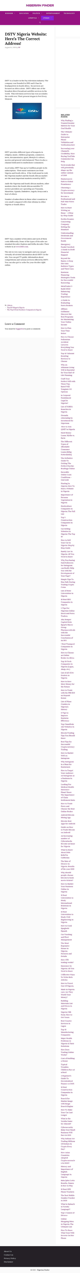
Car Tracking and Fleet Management (66, 937)
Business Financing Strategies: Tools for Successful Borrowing (68, 277)
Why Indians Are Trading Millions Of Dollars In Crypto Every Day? (68, 1143)
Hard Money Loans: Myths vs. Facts (68, 435)
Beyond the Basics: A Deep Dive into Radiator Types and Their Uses (67, 263)
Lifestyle (32, 18)
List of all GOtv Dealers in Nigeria (67, 675)
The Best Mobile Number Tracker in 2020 (68, 1198)
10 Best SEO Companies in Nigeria (66, 602)
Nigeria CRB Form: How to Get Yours (66, 1014)
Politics (36, 13)
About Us (8, 1251)
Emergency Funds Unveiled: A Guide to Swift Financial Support (68, 249)
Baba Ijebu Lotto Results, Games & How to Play (68, 1183)
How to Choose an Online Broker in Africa (67, 655)
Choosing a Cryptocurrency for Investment (67, 190)
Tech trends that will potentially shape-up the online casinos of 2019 (68, 170)
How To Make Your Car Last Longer (67, 1112)
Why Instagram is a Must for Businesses (67, 764)
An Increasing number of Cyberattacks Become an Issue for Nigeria (68, 841)
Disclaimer (8, 1262)
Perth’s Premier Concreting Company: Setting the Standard (67, 224)
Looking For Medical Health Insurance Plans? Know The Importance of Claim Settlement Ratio (68, 792)
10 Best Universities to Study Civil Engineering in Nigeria (67, 917)
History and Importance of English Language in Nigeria (67, 1171)
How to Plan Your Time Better (66, 330)
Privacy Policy (10, 1258)
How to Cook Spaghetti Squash (66, 928)
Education (24, 13)
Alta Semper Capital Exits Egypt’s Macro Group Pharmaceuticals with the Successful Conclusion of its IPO (68, 630)
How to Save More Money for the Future (67, 684)
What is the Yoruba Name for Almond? (66, 1121)
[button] (40, 22)
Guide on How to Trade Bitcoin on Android (68, 829)
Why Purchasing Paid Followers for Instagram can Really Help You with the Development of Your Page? (68, 568)
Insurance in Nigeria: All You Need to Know (67, 968)
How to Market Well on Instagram (67, 755)
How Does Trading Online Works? (67, 1052)
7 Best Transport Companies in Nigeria (68, 646)
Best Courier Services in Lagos (66, 1023)
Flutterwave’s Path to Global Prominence (67, 181)
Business (9, 13)
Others (46, 18)
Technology (69, 13)
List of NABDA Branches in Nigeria (67, 409)
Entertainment (53, 13)
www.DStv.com (22, 247)
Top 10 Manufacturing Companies (67, 1032)
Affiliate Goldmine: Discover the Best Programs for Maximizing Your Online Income (67, 317)
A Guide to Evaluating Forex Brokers (67, 303)
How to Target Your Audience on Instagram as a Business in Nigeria (67, 775)
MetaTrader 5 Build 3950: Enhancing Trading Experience (66, 291)
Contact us (8, 1255)
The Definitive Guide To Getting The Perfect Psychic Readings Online (68, 463)
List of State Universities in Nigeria (67, 593)
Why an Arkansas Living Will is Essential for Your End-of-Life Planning (68, 370)
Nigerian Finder (40, 5)
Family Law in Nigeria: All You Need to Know (67, 554)
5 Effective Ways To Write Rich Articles (68, 977)
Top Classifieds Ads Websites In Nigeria (67, 727)
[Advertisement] (27, 65)
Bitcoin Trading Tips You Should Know (68, 735)
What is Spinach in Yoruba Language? (68, 1206)
